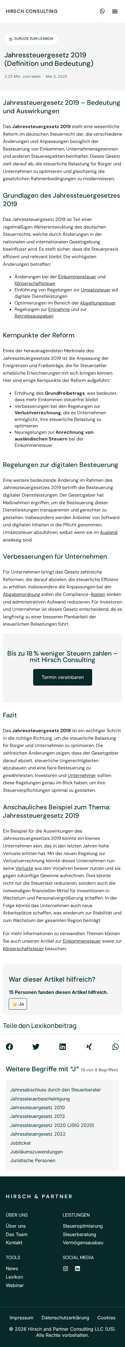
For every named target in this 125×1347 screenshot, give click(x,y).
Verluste (24, 868)
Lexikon (14, 1277)
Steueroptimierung (83, 1226)
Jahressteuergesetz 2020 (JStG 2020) (52, 1125)
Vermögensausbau (83, 1242)
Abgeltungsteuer (98, 303)
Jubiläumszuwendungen (36, 1152)
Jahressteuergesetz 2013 (37, 1116)
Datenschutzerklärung (65, 1318)
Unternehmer (82, 775)
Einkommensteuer (77, 277)
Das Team (17, 1234)
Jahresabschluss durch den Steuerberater (55, 1090)
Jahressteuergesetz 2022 (38, 1134)
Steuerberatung (79, 1234)
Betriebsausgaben (34, 316)
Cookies (106, 1318)
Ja (20, 1004)
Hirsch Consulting (32, 11)
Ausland (108, 532)
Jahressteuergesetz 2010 (37, 1107)
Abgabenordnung (21, 594)
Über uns (16, 1226)
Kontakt (14, 1242)
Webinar (15, 1285)
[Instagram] (65, 1268)
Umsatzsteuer (95, 290)
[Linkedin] (77, 1268)
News (12, 1268)
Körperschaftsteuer (35, 283)
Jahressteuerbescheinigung (40, 1099)
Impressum (21, 1318)
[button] (114, 11)
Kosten (98, 594)
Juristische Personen (32, 1160)
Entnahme (59, 309)
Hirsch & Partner (39, 1196)
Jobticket (20, 1143)
